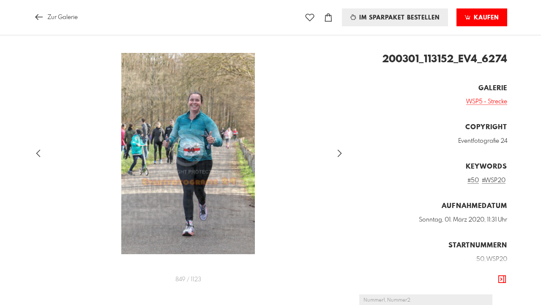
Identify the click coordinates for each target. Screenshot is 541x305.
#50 (473, 180)
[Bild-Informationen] (502, 279)
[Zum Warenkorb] (328, 17)
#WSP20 (493, 180)
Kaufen (485, 18)
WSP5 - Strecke (486, 102)
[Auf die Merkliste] (310, 17)
